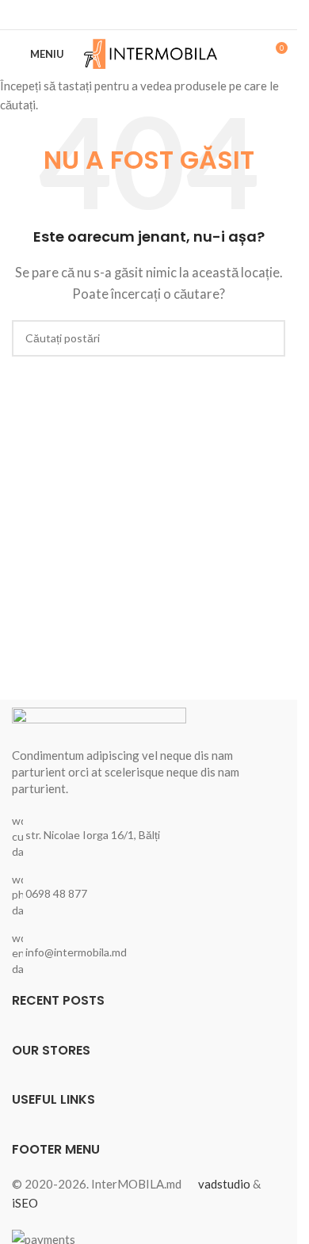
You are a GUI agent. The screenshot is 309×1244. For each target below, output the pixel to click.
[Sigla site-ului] (151, 52)
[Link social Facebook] (148, 14)
